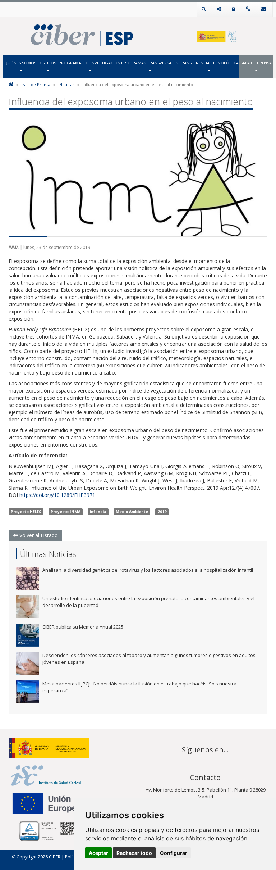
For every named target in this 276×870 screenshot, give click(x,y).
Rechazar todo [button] (134, 853)
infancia (98, 511)
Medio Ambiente (132, 511)
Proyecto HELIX (26, 511)
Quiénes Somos (20, 62)
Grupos (48, 62)
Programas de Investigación (89, 62)
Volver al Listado (38, 535)
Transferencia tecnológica (209, 62)
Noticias (66, 84)
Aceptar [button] (98, 853)
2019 (162, 511)
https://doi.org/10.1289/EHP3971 (57, 494)
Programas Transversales (149, 62)
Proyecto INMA (65, 511)
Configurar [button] (173, 853)
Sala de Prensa (256, 62)
